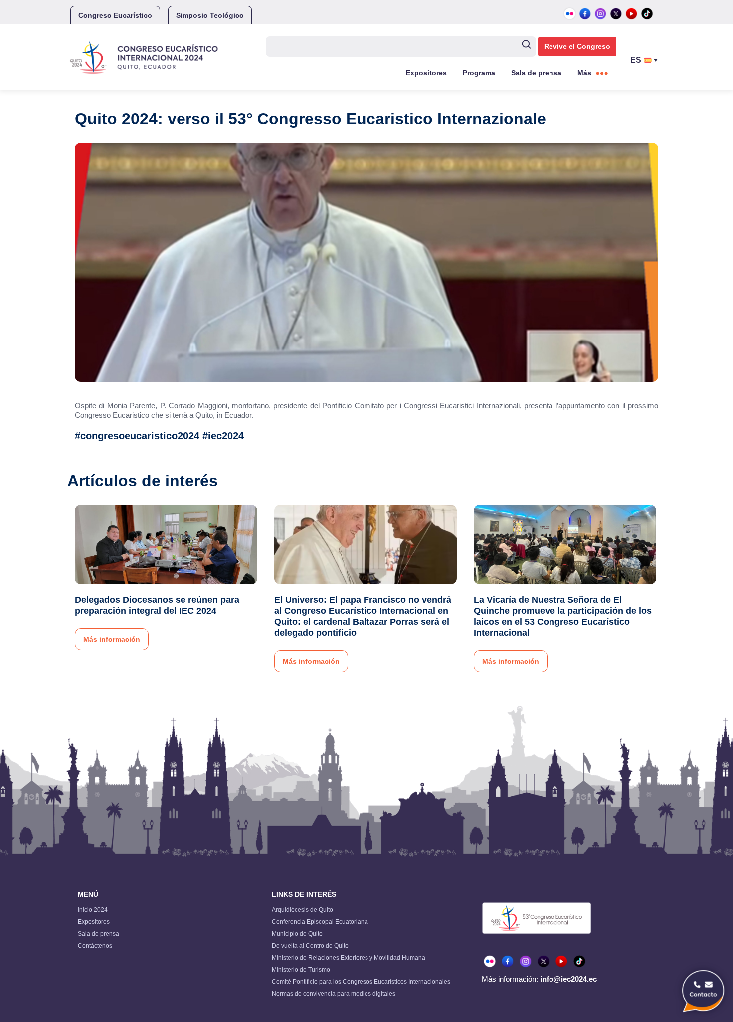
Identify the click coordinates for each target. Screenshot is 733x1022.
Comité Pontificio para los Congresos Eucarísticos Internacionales (361, 981)
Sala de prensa (536, 73)
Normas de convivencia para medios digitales (333, 993)
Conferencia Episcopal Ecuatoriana (320, 921)
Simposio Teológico (210, 15)
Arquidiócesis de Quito (302, 909)
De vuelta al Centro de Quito (310, 945)
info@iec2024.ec (568, 979)
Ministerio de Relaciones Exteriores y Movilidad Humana (348, 957)
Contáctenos (95, 945)
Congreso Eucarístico (115, 15)
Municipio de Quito (297, 933)
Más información (111, 639)
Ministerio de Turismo (301, 969)
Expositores (426, 73)
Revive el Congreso (577, 46)
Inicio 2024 (93, 909)
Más (584, 73)
